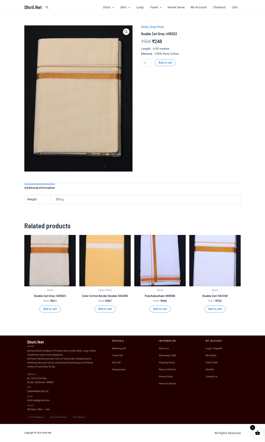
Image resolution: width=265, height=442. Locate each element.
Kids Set (116, 362)
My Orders (211, 355)
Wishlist (210, 369)
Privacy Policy (166, 376)
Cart (235, 7)
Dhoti (106, 7)
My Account (199, 7)
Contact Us (211, 376)
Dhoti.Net (33, 7)
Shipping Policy (167, 362)
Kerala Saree (176, 7)
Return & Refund (167, 369)
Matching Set (119, 348)
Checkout (219, 7)
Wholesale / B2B (167, 355)
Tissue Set (117, 355)
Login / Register (214, 348)
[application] (112, 7)
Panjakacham (119, 369)
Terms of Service (167, 383)
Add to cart (165, 62)
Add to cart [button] (50, 309)
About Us (164, 348)
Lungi (140, 7)
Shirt (123, 7)
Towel (154, 7)
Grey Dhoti (157, 27)
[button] (126, 31)
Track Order (212, 362)
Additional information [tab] (39, 188)
